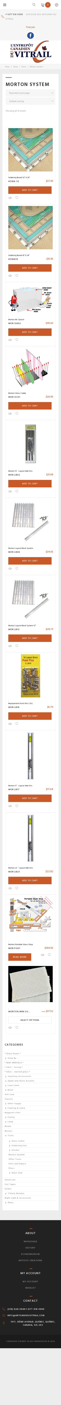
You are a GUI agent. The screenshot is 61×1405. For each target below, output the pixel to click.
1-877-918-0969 (35, 1309)
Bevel (11, 1090)
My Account (30, 1281)
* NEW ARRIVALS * (14, 1062)
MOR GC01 (14, 397)
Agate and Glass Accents (21, 1080)
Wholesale (30, 1241)
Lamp (10, 1121)
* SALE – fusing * (14, 1067)
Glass (11, 1202)
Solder (8, 1189)
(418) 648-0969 (16, 1309)
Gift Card (9, 1094)
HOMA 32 (13, 181)
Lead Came (13, 1085)
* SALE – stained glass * (17, 1071)
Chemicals (10, 1179)
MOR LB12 (14, 629)
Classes (9, 1099)
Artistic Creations (30, 1260)
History (31, 1248)
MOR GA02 (14, 323)
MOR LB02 (14, 475)
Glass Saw (17, 1172)
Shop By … (13, 1058)
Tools (23, 66)
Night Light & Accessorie (18, 1198)
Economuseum (30, 1254)
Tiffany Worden (16, 1193)
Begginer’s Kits (12, 1112)
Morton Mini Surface (21, 1011)
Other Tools (15, 1159)
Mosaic (8, 1131)
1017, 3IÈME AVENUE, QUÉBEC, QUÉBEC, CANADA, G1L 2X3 (33, 1323)
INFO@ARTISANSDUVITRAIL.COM (26, 1315)
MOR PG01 (14, 948)
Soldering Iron (19, 1145)
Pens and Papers (17, 1163)
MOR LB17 (14, 789)
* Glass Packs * (13, 1053)
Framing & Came (16, 1108)
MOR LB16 (14, 707)
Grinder (16, 1150)
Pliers (12, 1168)
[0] (42, 5)
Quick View (10, 197)
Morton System (17, 1154)
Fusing (11, 1117)
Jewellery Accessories (19, 1076)
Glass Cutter (18, 1141)
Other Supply (14, 1103)
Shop (7, 66)
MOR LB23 (14, 872)
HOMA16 (13, 259)
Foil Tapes (10, 1184)
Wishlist (30, 1288)
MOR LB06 (14, 552)
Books (8, 1126)
